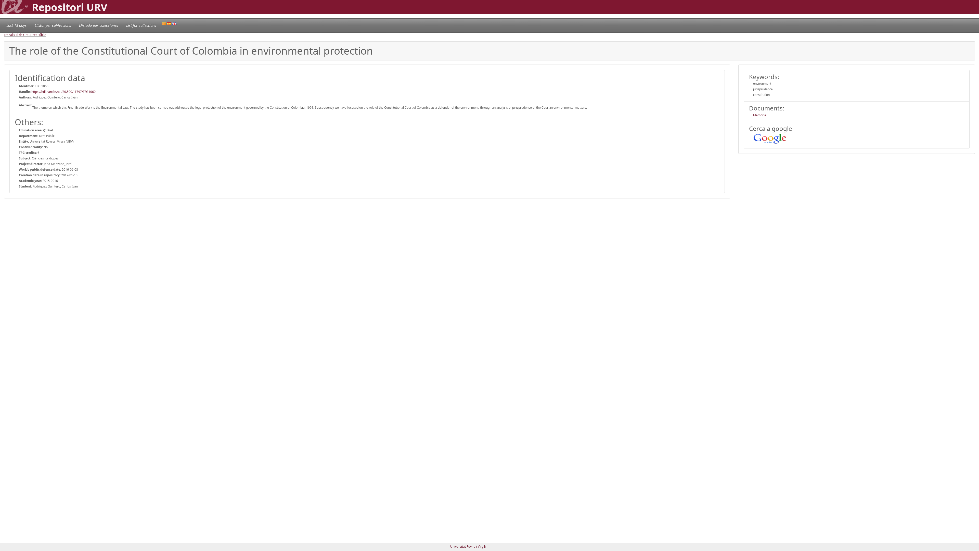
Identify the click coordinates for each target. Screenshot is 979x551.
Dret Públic (38, 35)
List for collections (141, 25)
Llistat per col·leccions (53, 25)
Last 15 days (16, 25)
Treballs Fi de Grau (17, 35)
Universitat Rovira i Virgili (468, 546)
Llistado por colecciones (98, 25)
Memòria (759, 115)
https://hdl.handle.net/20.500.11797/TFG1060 (63, 92)
